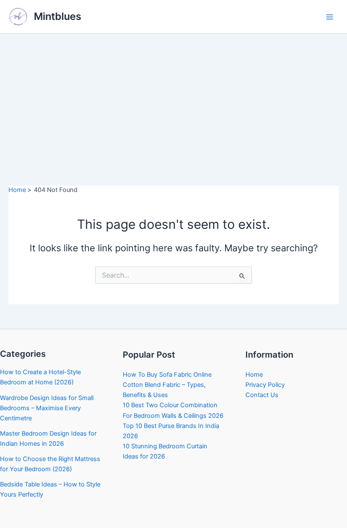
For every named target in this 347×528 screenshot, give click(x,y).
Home (254, 374)
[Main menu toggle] (330, 17)
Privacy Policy (265, 385)
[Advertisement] (173, 97)
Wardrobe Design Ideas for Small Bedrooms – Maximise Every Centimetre (47, 408)
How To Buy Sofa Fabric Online (167, 374)
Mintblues (57, 16)
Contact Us (261, 395)
